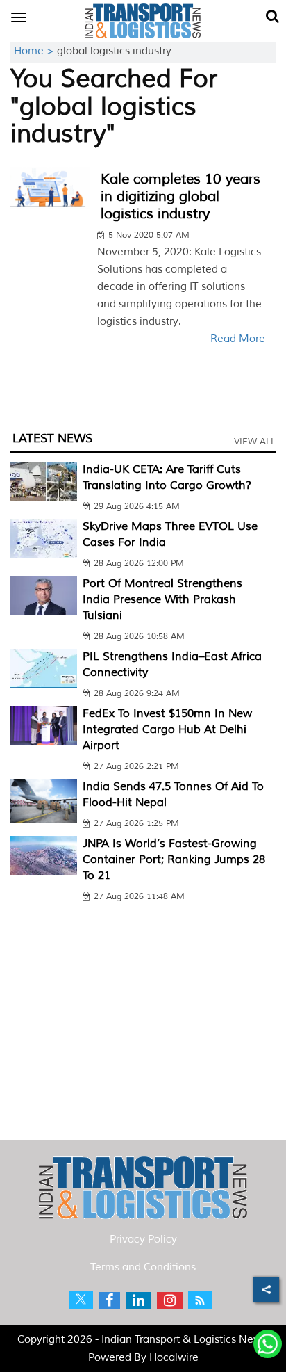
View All (255, 441)
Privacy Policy (143, 1239)
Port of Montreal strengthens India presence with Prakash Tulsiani (162, 599)
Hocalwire (174, 1357)
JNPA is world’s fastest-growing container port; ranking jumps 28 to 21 (174, 859)
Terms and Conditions (143, 1267)
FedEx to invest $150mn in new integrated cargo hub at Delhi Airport (167, 729)
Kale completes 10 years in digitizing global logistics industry (180, 196)
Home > (35, 51)
